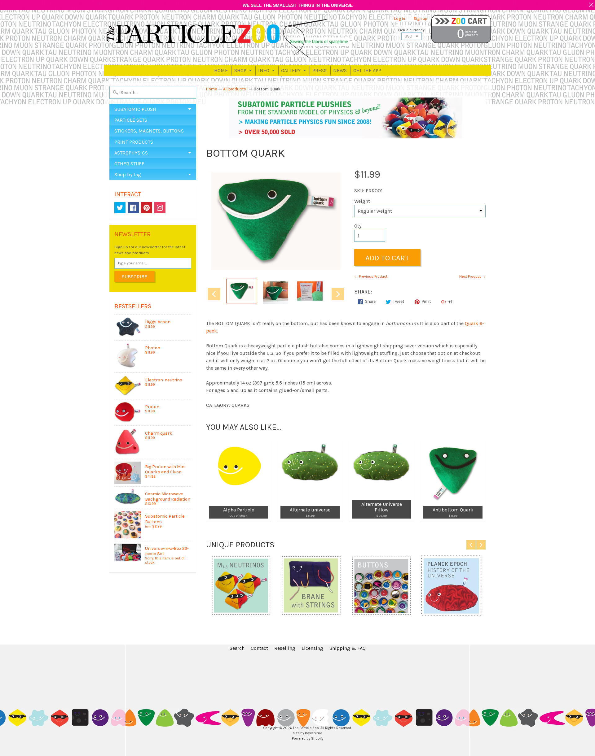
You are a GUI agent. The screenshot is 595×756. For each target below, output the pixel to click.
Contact (259, 648)
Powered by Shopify (307, 738)
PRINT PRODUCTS (133, 142)
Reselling (284, 648)
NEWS (340, 70)
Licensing (312, 648)
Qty (357, 226)
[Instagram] (159, 207)
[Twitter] (120, 207)
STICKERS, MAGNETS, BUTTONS (149, 131)
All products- (235, 89)
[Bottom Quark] (241, 291)
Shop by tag (127, 174)
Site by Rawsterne (307, 733)
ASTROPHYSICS (131, 153)
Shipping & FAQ (347, 648)
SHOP (240, 70)
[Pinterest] (146, 207)
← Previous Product (370, 276)
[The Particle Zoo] (228, 37)
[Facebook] (133, 207)
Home (211, 89)
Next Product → (472, 276)
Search (237, 648)
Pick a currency (411, 30)
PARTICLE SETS (130, 120)
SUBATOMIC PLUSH (135, 109)
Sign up (420, 19)
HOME (221, 70)
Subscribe (134, 277)
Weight (362, 201)
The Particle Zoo (306, 728)
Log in (399, 19)
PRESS (319, 70)
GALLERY (291, 70)
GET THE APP (367, 70)
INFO (263, 70)
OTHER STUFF (129, 164)
